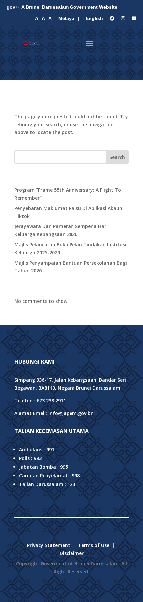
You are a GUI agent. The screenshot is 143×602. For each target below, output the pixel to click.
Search (117, 157)
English (94, 18)
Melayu (66, 18)
